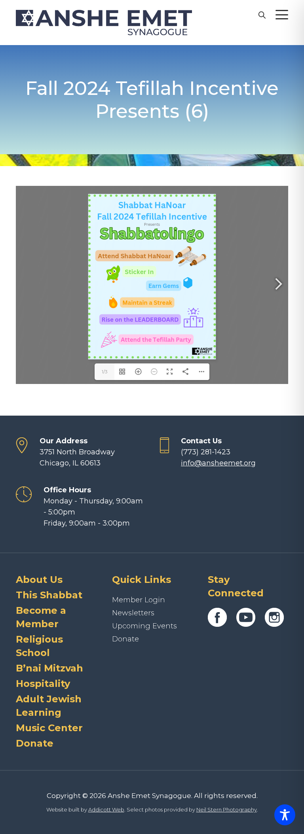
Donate (34, 743)
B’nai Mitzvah (49, 668)
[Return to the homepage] (104, 22)
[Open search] (261, 14)
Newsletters (133, 613)
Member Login (138, 600)
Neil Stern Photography (226, 809)
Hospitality (43, 683)
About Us (39, 579)
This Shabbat (49, 595)
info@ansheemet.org (218, 463)
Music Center (49, 728)
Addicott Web (106, 809)
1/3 (105, 371)
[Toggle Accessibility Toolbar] (285, 815)
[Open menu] (282, 14)
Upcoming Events (144, 626)
